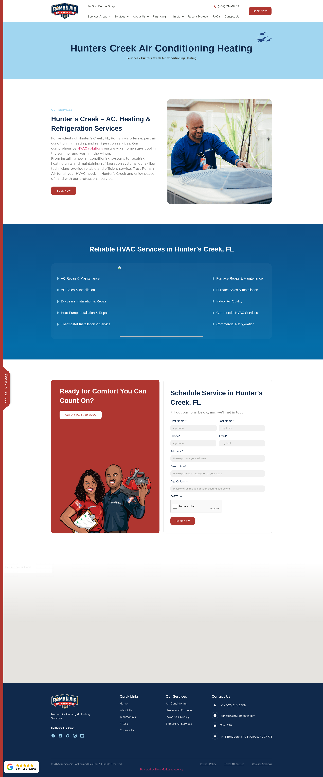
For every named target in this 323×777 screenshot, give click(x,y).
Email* (223, 436)
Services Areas (97, 16)
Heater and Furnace (179, 710)
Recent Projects (198, 16)
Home (124, 703)
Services (119, 16)
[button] (21, 767)
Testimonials (128, 717)
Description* (178, 466)
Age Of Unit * (179, 481)
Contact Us (231, 16)
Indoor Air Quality (177, 717)
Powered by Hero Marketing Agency (161, 769)
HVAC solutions (90, 148)
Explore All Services (179, 723)
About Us (139, 16)
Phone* (175, 436)
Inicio (176, 16)
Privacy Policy (208, 764)
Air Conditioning (177, 703)
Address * (176, 451)
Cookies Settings (262, 764)
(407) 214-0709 (228, 6)
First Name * (178, 421)
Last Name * (227, 421)
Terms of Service (234, 764)
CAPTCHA (176, 496)
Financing (159, 16)
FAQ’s (216, 16)
